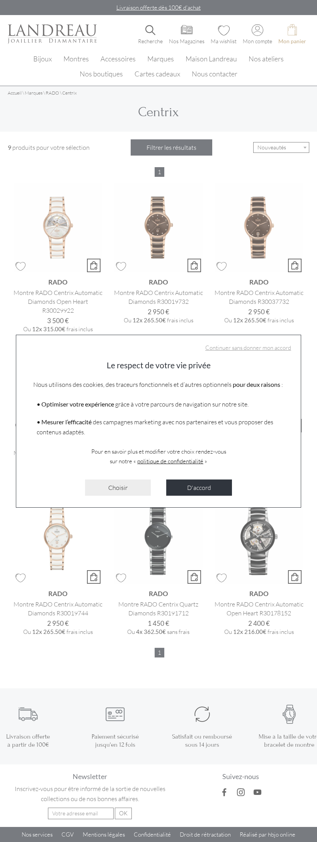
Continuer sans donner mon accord (248, 347)
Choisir (118, 487)
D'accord (199, 487)
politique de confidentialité (170, 460)
